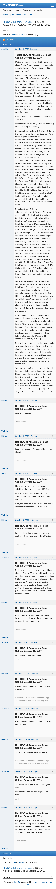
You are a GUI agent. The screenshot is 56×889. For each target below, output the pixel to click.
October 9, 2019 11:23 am (26, 520)
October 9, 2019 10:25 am (26, 473)
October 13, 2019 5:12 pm (26, 807)
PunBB (17, 882)
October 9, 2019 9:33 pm (26, 602)
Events (28, 22)
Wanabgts (5, 642)
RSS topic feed (12, 40)
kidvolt (4, 400)
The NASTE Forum (13, 5)
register (22, 35)
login (14, 35)
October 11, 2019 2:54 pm (26, 673)
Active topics (8, 15)
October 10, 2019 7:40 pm (26, 642)
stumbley (5, 49)
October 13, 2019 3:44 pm (26, 771)
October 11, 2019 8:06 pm (26, 739)
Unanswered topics (23, 15)
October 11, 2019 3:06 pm (26, 708)
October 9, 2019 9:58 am (26, 49)
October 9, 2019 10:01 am (26, 400)
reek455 (4, 673)
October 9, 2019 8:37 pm (26, 557)
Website (4, 431)
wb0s (3, 473)
